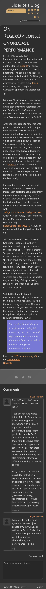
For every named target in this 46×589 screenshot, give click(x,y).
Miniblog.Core (20, 587)
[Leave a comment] (38, 17)
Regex (34, 83)
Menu (11, 10)
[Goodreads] (35, 17)
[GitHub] (38, 13)
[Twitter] (31, 13)
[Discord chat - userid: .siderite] (28, 10)
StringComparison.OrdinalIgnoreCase (22, 212)
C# (35, 356)
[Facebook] (28, 13)
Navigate (7, 363)
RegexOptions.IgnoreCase (16, 225)
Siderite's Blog (25, 5)
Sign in (40, 587)
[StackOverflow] (35, 13)
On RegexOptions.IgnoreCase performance (21, 39)
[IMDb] (38, 10)
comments (13, 359)
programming (26, 356)
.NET (15, 356)
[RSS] (31, 10)
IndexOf (24, 66)
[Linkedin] (35, 10)
